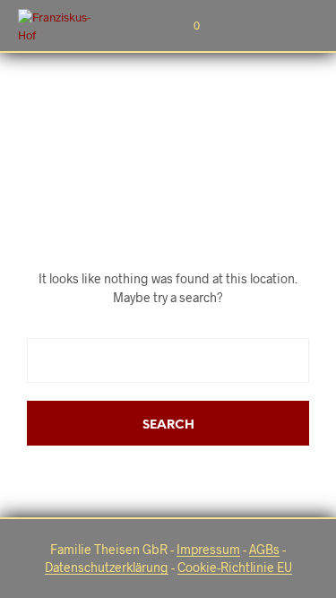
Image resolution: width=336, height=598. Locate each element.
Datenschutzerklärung (106, 567)
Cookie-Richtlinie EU (234, 567)
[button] (184, 26)
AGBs (264, 549)
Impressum (208, 549)
